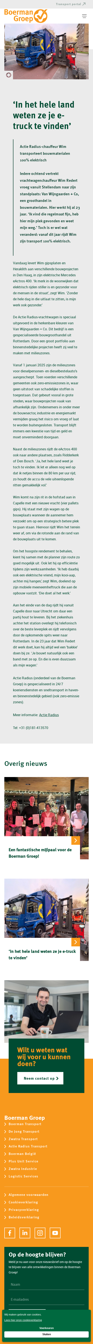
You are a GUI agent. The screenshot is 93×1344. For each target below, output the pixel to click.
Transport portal (68, 4)
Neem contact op (39, 1078)
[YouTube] (55, 1233)
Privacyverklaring (24, 1210)
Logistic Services (23, 1176)
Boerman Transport (25, 1124)
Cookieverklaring (23, 1202)
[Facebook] (9, 1233)
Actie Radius (49, 715)
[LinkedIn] (24, 1233)
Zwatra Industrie (23, 1169)
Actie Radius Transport (28, 1146)
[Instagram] (40, 1233)
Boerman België (22, 1154)
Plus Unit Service (23, 1161)
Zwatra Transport (23, 1139)
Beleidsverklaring (24, 1217)
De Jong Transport (24, 1131)
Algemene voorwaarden (28, 1195)
